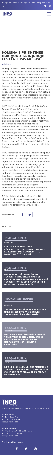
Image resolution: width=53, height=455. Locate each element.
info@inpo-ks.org (15, 442)
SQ (3, 6)
